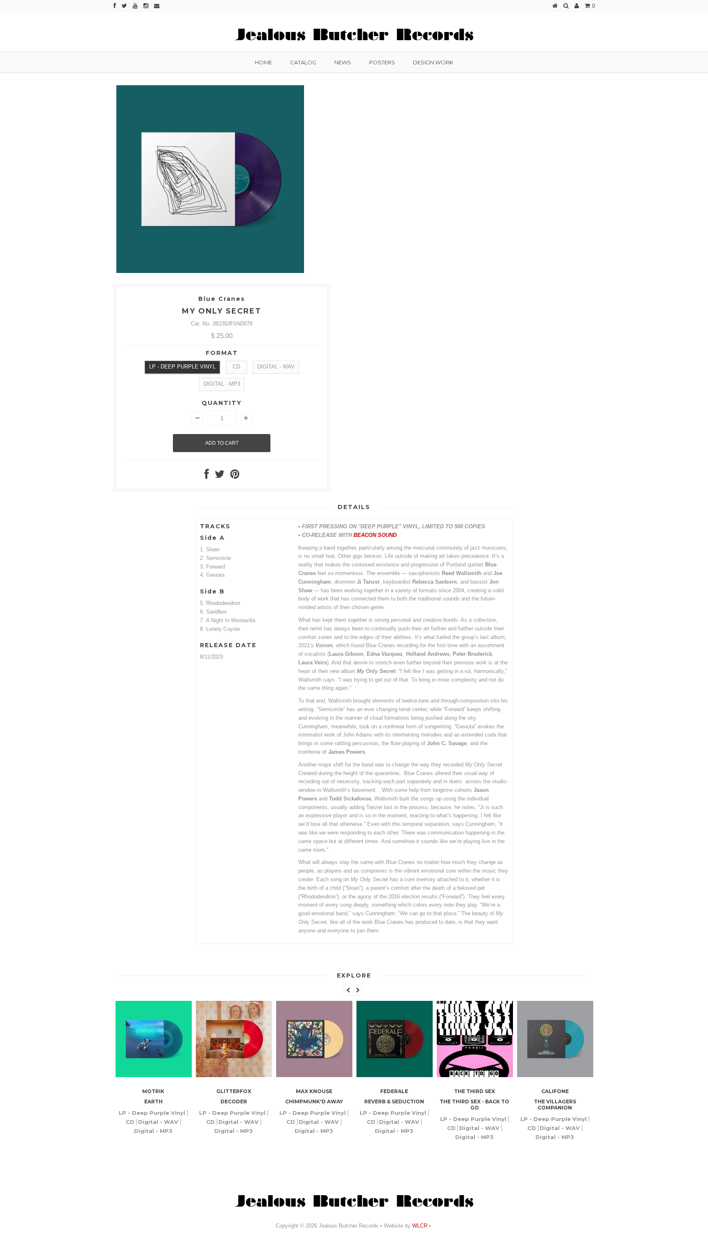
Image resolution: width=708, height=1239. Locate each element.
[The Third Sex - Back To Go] (410, 1075)
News (342, 62)
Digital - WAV (276, 367)
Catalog (303, 62)
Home (263, 62)
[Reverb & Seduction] (330, 1075)
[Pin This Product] (234, 476)
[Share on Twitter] (220, 476)
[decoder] (169, 1075)
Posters (382, 62)
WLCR (419, 1226)
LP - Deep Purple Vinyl (182, 367)
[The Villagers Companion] (490, 1075)
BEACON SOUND (375, 535)
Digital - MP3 (222, 384)
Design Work (433, 62)
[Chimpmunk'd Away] (249, 1075)
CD (236, 367)
